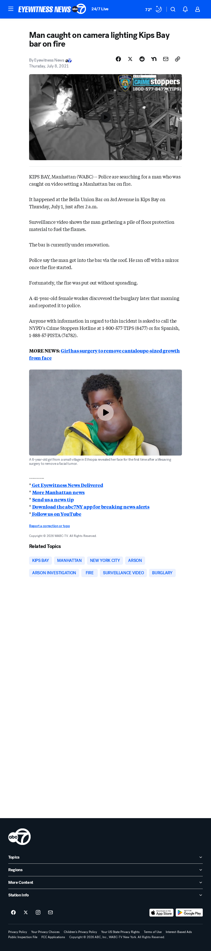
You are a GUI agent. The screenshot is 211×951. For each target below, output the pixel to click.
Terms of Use (153, 931)
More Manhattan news (58, 492)
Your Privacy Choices (45, 931)
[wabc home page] (19, 836)
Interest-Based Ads (179, 931)
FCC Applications (53, 937)
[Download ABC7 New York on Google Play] (189, 913)
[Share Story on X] (130, 59)
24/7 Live (100, 9)
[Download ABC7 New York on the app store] (161, 913)
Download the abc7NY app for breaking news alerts (91, 506)
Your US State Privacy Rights (120, 931)
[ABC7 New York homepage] (52, 9)
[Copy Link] (177, 59)
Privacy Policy (17, 931)
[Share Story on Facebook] (118, 59)
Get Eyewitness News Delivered (67, 485)
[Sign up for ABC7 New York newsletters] (50, 912)
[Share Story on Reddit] (142, 59)
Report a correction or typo (49, 526)
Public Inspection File (22, 937)
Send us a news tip (53, 499)
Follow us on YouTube (56, 513)
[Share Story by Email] (165, 59)
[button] (10, 9)
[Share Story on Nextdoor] (154, 59)
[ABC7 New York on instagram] (38, 912)
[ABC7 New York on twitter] (26, 912)
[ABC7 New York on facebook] (13, 912)
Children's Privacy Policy (80, 931)
